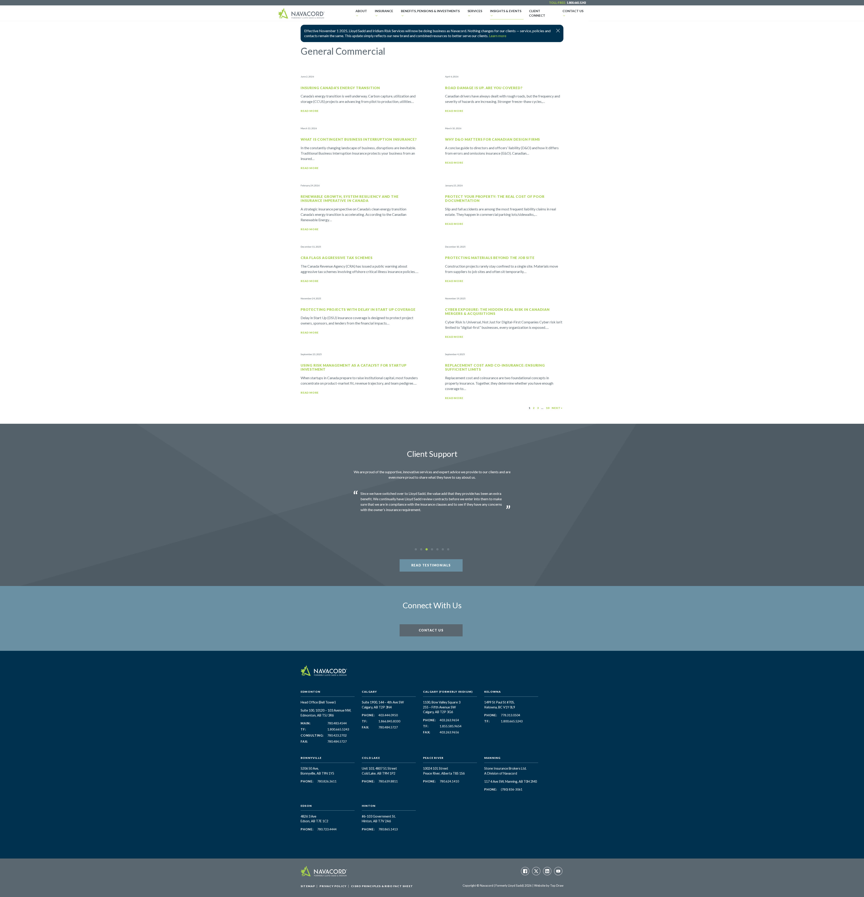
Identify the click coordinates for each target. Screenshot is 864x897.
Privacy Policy (333, 886)
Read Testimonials (431, 565)
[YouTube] (558, 871)
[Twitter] (536, 871)
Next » (557, 408)
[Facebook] (525, 871)
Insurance (384, 11)
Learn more (497, 36)
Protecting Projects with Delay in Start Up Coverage (358, 309)
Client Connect (537, 13)
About (361, 11)
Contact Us (572, 11)
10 (547, 408)
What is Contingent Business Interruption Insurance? (359, 139)
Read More (310, 111)
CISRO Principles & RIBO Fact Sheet (382, 886)
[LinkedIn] (547, 871)
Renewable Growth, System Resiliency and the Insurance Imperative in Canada (349, 198)
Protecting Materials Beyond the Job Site (489, 258)
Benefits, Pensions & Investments (430, 11)
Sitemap (308, 886)
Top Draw (556, 885)
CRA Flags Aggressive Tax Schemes (337, 258)
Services (475, 11)
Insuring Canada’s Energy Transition (340, 88)
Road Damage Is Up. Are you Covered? (483, 88)
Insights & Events (505, 11)
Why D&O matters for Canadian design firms (492, 139)
